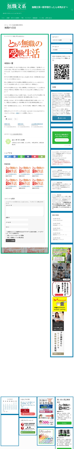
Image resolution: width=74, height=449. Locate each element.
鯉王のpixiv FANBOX (57, 93)
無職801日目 (7, 124)
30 (16, 408)
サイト (7, 227)
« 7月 (4, 411)
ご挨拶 (7, 18)
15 (14, 405)
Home (3, 18)
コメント (9, 205)
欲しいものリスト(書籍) (58, 109)
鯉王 (15, 36)
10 (3, 405)
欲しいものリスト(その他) (58, 112)
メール (8, 222)
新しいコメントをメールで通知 (16, 235)
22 (14, 407)
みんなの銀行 (55, 152)
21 (12, 407)
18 (5, 407)
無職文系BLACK (60, 411)
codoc (69, 145)
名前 (8, 217)
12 (7, 405)
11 (5, 405)
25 (5, 408)
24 (3, 408)
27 (9, 408)
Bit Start (54, 194)
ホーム (6, 25)
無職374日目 (35, 176)
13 (9, 405)
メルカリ (54, 170)
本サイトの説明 (15, 18)
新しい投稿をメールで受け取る (16, 237)
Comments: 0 (21, 36)
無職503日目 (9, 188)
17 (3, 407)
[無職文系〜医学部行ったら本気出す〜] (16, 7)
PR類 (22, 18)
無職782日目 (20, 124)
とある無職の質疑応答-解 (37, 124)
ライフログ (27, 18)
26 (7, 408)
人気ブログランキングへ (27, 430)
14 (12, 405)
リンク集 (41, 18)
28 (12, 408)
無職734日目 (9, 176)
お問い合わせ (48, 18)
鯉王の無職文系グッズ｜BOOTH (60, 103)
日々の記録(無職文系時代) (16, 25)
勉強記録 (35, 18)
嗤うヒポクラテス (60, 437)
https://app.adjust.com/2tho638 (59, 158)
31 (3, 410)
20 (9, 407)
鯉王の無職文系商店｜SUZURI (59, 99)
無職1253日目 (35, 188)
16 (16, 405)
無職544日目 (22, 188)
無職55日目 (22, 176)
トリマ (54, 182)
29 (14, 408)
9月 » (7, 411)
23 (16, 407)
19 (7, 407)
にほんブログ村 (24, 408)
